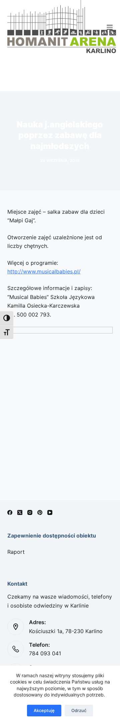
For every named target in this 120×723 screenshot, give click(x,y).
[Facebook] (9, 512)
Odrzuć (78, 710)
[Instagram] (29, 512)
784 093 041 (45, 653)
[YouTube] (49, 512)
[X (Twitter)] (19, 512)
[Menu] (110, 27)
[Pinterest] (39, 512)
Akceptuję (44, 710)
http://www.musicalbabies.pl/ (44, 271)
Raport (16, 551)
